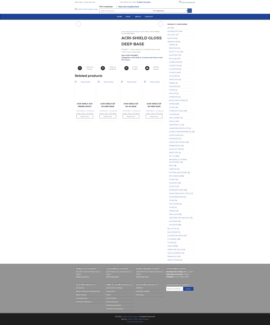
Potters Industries (178, 173)
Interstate (174, 139)
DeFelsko (173, 79)
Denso (172, 83)
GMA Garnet (174, 118)
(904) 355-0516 (112, 277)
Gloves (170, 243)
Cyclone (173, 76)
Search (188, 289)
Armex (172, 45)
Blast (170, 38)
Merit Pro (173, 153)
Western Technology (179, 218)
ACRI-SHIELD (145, 31)
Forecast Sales (176, 111)
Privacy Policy (131, 321)
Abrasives (80, 288)
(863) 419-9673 (145, 2)
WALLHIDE (173, 214)
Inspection (110, 291)
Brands (129, 31)
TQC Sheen (174, 204)
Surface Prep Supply (130, 317)
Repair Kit (172, 256)
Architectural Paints (150, 57)
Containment (81, 298)
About (138, 16)
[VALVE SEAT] (78, 24)
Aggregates (172, 31)
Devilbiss (173, 86)
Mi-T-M (172, 156)
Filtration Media (175, 236)
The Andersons (176, 197)
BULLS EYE (171, 229)
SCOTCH (172, 186)
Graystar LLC (175, 125)
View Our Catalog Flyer (128, 7)
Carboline (174, 62)
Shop (128, 16)
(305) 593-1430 (142, 277)
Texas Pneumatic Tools (180, 193)
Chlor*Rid (174, 69)
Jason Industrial (177, 142)
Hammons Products (178, 128)
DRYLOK (172, 93)
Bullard (173, 59)
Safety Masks (173, 260)
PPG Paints (136, 31)
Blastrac (173, 55)
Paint (160, 57)
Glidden (173, 114)
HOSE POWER (175, 135)
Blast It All (174, 52)
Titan (171, 200)
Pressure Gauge (175, 250)
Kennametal (175, 146)
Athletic (171, 35)
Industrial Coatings (114, 288)
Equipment (172, 232)
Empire (172, 104)
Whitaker (173, 221)
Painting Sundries (113, 305)
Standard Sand (176, 190)
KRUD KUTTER (175, 149)
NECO (171, 166)
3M (168, 28)
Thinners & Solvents (114, 309)
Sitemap (140, 321)
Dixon (172, 90)
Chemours (174, 66)
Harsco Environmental (180, 132)
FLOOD (172, 107)
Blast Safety (81, 295)
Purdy (172, 179)
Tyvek (171, 207)
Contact (149, 16)
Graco (172, 121)
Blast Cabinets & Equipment (88, 291)
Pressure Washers (84, 302)
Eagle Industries (177, 100)
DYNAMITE (173, 97)
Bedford (173, 48)
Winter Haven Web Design (138, 319)
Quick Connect (174, 253)
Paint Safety (111, 298)
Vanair (172, 211)
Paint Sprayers (112, 302)
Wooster (173, 225)
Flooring (171, 239)
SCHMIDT (173, 183)
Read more (84, 116)
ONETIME (173, 169)
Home (119, 16)
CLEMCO (172, 73)
